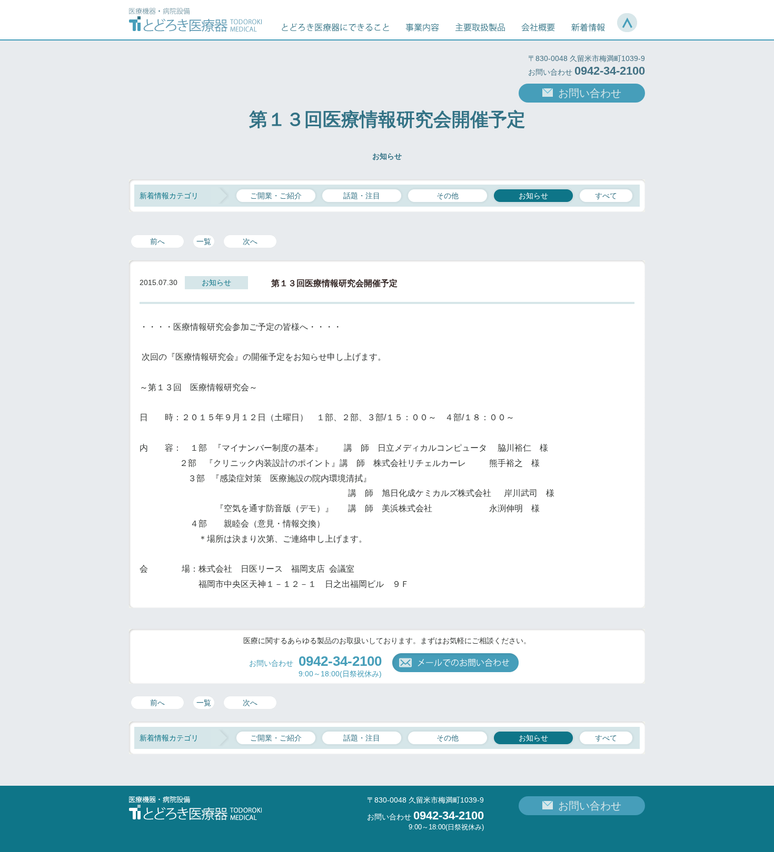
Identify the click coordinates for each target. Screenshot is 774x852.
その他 (447, 195)
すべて (606, 195)
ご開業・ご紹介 (276, 195)
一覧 (203, 241)
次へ (250, 241)
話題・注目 (361, 195)
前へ (157, 241)
